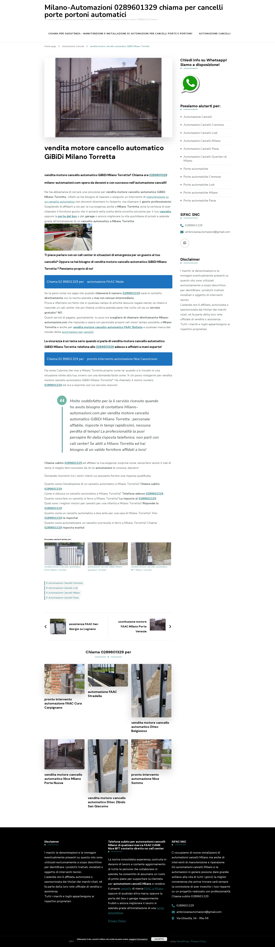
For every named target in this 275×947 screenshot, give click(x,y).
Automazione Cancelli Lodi (63, 588)
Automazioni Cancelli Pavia (201, 149)
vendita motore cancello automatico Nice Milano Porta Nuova (63, 779)
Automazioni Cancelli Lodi (200, 133)
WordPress (182, 941)
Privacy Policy (117, 921)
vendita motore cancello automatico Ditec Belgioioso (150, 727)
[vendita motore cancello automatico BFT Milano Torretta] (151, 553)
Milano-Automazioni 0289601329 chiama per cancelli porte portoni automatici (133, 11)
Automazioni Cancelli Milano (202, 141)
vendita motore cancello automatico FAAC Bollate (108, 327)
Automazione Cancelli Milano (64, 592)
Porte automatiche (195, 169)
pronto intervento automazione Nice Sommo (145, 779)
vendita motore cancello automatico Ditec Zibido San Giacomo (107, 802)
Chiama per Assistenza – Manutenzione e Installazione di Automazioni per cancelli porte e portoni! (120, 33)
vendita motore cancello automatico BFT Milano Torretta (149, 568)
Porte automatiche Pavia (199, 200)
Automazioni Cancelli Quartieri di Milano (205, 159)
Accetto (159, 939)
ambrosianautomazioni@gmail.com (207, 232)
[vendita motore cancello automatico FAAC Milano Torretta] (64, 553)
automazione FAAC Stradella (102, 694)
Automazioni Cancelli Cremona (203, 125)
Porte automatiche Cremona (202, 177)
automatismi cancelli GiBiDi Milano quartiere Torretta (105, 568)
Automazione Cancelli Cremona (65, 583)
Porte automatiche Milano (200, 193)
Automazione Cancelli (215, 33)
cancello (126, 888)
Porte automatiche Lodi (199, 185)
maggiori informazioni (138, 939)
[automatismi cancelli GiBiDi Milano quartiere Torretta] (108, 553)
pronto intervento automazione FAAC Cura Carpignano (63, 703)
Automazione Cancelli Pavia (63, 597)
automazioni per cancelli (77, 332)
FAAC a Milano (153, 888)
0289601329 (158, 175)
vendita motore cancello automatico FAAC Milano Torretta (62, 568)
